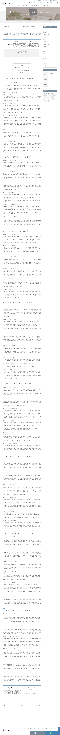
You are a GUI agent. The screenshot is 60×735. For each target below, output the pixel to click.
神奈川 (55, 95)
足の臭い (45, 41)
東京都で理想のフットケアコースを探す (22, 67)
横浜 (48, 95)
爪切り (45, 48)
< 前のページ (5, 705)
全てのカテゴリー (47, 29)
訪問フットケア (46, 44)
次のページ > (38, 705)
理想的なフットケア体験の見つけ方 (23, 70)
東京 (44, 93)
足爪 (44, 39)
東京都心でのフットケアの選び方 (22, 68)
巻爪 (44, 51)
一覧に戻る (21, 705)
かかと (45, 49)
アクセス (51, 95)
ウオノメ (45, 63)
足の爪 (45, 42)
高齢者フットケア (47, 34)
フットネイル (46, 58)
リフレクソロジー (47, 56)
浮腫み (45, 30)
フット (45, 61)
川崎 (46, 93)
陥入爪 (45, 37)
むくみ (45, 65)
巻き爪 (45, 53)
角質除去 (45, 46)
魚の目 (45, 32)
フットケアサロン (47, 60)
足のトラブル (45, 95)
